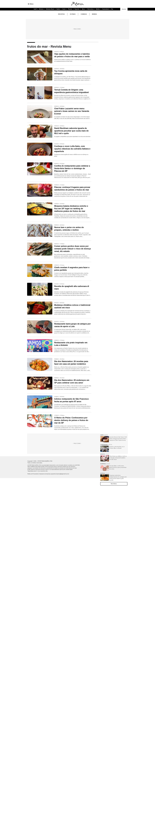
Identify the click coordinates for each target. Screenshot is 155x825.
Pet (112, 9)
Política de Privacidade (32, 473)
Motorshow (90, 9)
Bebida (94, 14)
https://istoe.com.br (32, 471)
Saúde (58, 9)
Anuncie (124, 9)
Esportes (77, 9)
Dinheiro (41, 9)
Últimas (72, 14)
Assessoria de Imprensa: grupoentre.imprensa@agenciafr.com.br (54, 473)
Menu (83, 9)
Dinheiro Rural (50, 9)
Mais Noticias (114, 483)
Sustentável (105, 9)
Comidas (84, 14)
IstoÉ (35, 9)
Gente (64, 9)
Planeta (70, 9)
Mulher (98, 9)
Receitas (61, 14)
